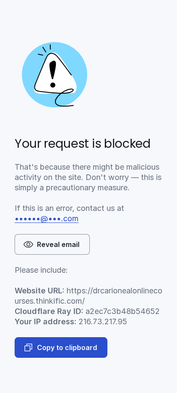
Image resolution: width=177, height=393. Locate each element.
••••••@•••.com (47, 218)
